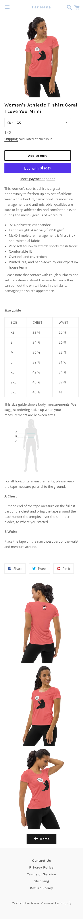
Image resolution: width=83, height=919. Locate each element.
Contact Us (41, 861)
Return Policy (41, 888)
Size (10, 122)
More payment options (37, 178)
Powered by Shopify (56, 903)
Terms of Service (41, 874)
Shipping (11, 139)
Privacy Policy (41, 867)
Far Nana (41, 7)
